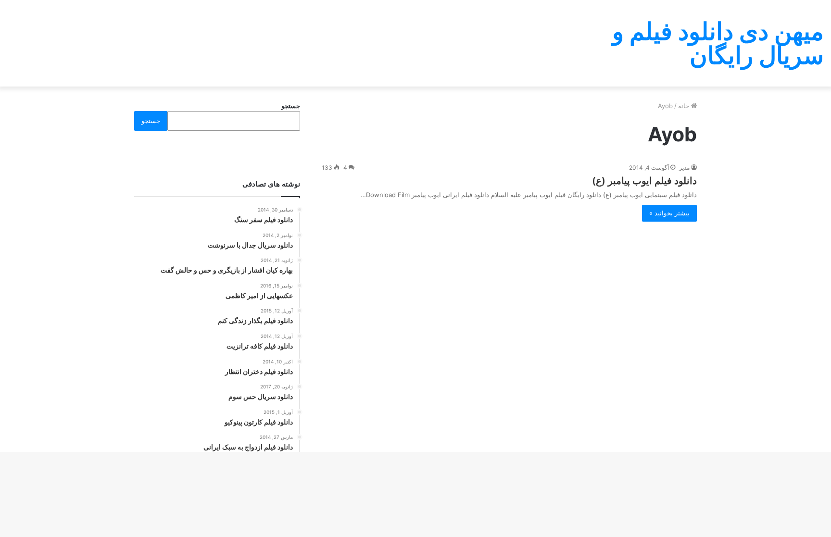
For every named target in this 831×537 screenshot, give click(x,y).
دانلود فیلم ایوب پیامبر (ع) (644, 181)
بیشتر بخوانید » (669, 213)
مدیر (684, 167)
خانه (684, 106)
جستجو (290, 106)
